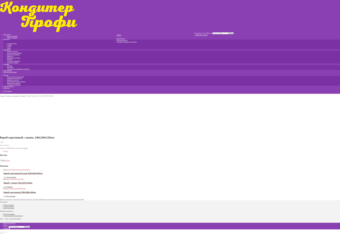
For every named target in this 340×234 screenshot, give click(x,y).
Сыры (9, 48)
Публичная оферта (9, 214)
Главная (2, 96)
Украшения (7, 50)
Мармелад (10, 56)
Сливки (9, 45)
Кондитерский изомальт (14, 53)
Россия (7, 160)
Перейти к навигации (6, 1)
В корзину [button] (9, 187)
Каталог (6, 75)
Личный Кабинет (9, 206)
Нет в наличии (11, 177)
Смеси (9, 46)
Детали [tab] (6, 151)
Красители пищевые (13, 54)
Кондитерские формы (10, 72)
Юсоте (9, 220)
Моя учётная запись (9, 223)
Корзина (7, 228)
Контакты (6, 39)
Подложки (10, 67)
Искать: (209, 33)
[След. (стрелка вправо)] (2, 233)
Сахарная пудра (12, 43)
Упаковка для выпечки (14, 85)
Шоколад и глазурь (13, 80)
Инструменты (8, 70)
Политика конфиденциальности (13, 216)
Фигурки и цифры (12, 62)
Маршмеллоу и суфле (13, 58)
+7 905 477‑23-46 (201, 35)
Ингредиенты (121, 38)
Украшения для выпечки (14, 78)
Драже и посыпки (12, 51)
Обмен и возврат (12, 37)
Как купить (7, 34)
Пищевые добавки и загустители (127, 42)
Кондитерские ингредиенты (15, 77)
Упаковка (6, 64)
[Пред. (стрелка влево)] (0, 233)
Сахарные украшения (13, 61)
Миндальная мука (122, 40)
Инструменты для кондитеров (16, 81)
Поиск (231, 33)
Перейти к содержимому (21, 1)
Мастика (9, 59)
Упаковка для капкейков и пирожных (18, 69)
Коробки (9, 66)
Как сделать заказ (12, 36)
